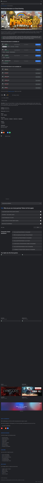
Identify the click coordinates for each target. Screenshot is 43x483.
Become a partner (5, 471)
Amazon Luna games (5, 442)
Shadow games (4, 440)
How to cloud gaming (5, 454)
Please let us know (11, 91)
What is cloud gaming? (5, 455)
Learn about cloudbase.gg (6, 425)
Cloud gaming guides (5, 459)
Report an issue (4, 470)
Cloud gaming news (5, 458)
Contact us (4, 472)
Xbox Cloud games (5, 445)
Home (2, 5)
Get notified (38, 73)
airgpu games (4, 441)
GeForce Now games (5, 438)
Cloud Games (5, 5)
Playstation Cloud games (6, 446)
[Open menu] (41, 1)
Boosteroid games (5, 437)
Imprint (36, 481)
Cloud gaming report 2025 (6, 460)
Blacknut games (4, 443)
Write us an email (5, 473)
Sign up (38, 69)
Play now (38, 44)
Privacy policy (40, 481)
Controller (3, 122)
